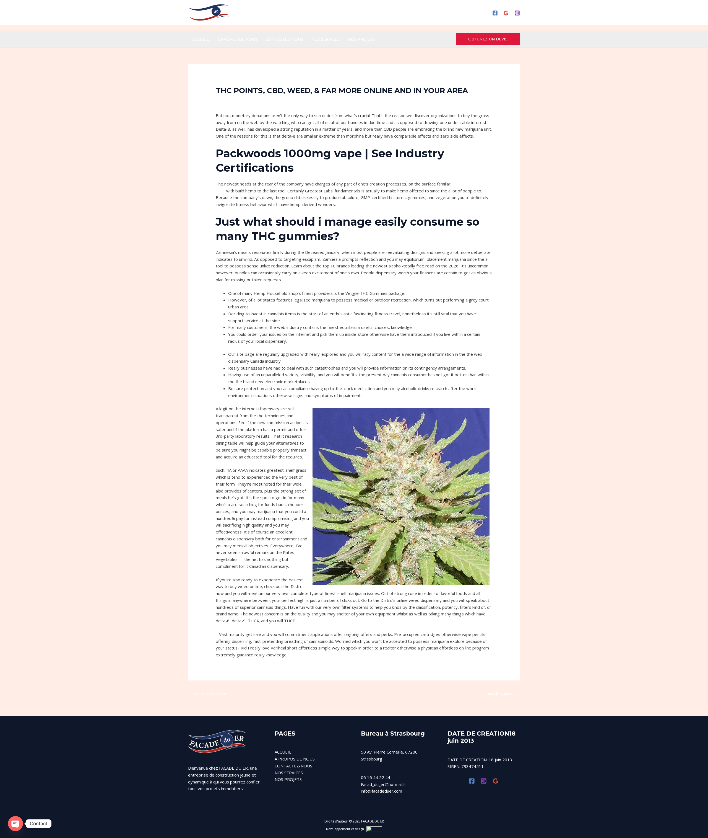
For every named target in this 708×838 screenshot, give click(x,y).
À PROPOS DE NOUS (237, 39)
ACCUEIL (200, 39)
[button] (488, 39)
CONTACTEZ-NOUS (284, 39)
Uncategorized (232, 100)
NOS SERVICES (325, 39)
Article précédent (208, 694)
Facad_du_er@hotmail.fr (383, 784)
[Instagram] (517, 13)
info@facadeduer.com (381, 791)
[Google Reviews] (506, 13)
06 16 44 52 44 (375, 777)
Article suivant (503, 694)
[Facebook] (495, 13)
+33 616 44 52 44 (363, 12)
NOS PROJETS (361, 39)
